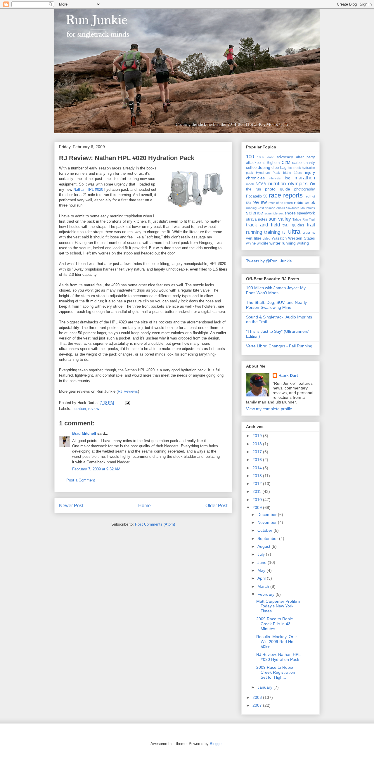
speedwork (306, 213)
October (265, 530)
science (254, 213)
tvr (284, 233)
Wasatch (279, 238)
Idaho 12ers (292, 172)
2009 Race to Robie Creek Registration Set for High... (275, 672)
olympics (298, 183)
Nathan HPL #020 (88, 189)
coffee (251, 168)
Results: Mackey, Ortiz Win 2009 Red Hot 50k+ (276, 641)
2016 (257, 459)
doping (264, 167)
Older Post (216, 505)
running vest (255, 208)
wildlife (262, 243)
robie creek (304, 202)
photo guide (277, 189)
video (266, 238)
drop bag (278, 168)
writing (303, 243)
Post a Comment (80, 480)
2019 (257, 435)
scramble (271, 213)
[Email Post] (126, 403)
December (267, 514)
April (262, 578)
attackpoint (255, 163)
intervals (275, 178)
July (261, 554)
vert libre (253, 238)
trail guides (293, 225)
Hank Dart (288, 375)
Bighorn (273, 163)
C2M (286, 162)
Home (144, 505)
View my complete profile (269, 408)
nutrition (79, 408)
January (265, 687)
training (272, 232)
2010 (257, 499)
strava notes (256, 219)
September (268, 538)
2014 (257, 467)
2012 (257, 483)
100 (250, 157)
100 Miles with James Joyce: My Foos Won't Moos (276, 290)
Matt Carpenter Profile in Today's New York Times (279, 606)
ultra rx (309, 233)
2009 (257, 507)
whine (251, 243)
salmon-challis (275, 208)
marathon (305, 178)
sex (281, 213)
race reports (286, 195)
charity (309, 163)
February (266, 594)
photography (304, 189)
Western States (301, 238)
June (262, 562)
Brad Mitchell (84, 433)
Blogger (216, 744)
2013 (257, 475)
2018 (257, 443)
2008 (257, 697)
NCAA (261, 184)
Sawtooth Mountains (300, 208)
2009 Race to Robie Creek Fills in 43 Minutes (274, 623)
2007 (257, 705)
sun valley (280, 219)
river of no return (281, 203)
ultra (294, 231)
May (261, 570)
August (264, 546)
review (93, 408)
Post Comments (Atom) (155, 524)
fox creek (294, 167)
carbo (297, 163)
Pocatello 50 (256, 196)
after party (305, 157)
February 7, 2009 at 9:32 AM (96, 469)
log (287, 178)
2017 (257, 451)
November (267, 522)
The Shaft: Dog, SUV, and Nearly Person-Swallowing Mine (276, 305)
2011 (257, 491)
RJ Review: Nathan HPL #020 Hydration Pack (126, 158)
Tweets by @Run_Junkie (269, 261)
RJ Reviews (128, 391)
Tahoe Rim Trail (303, 219)
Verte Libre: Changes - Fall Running (279, 346)
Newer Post (71, 505)
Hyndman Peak (268, 172)
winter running (282, 243)
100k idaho (265, 157)
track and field (263, 225)
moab (250, 184)
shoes (290, 213)
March (263, 586)
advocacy (285, 157)
